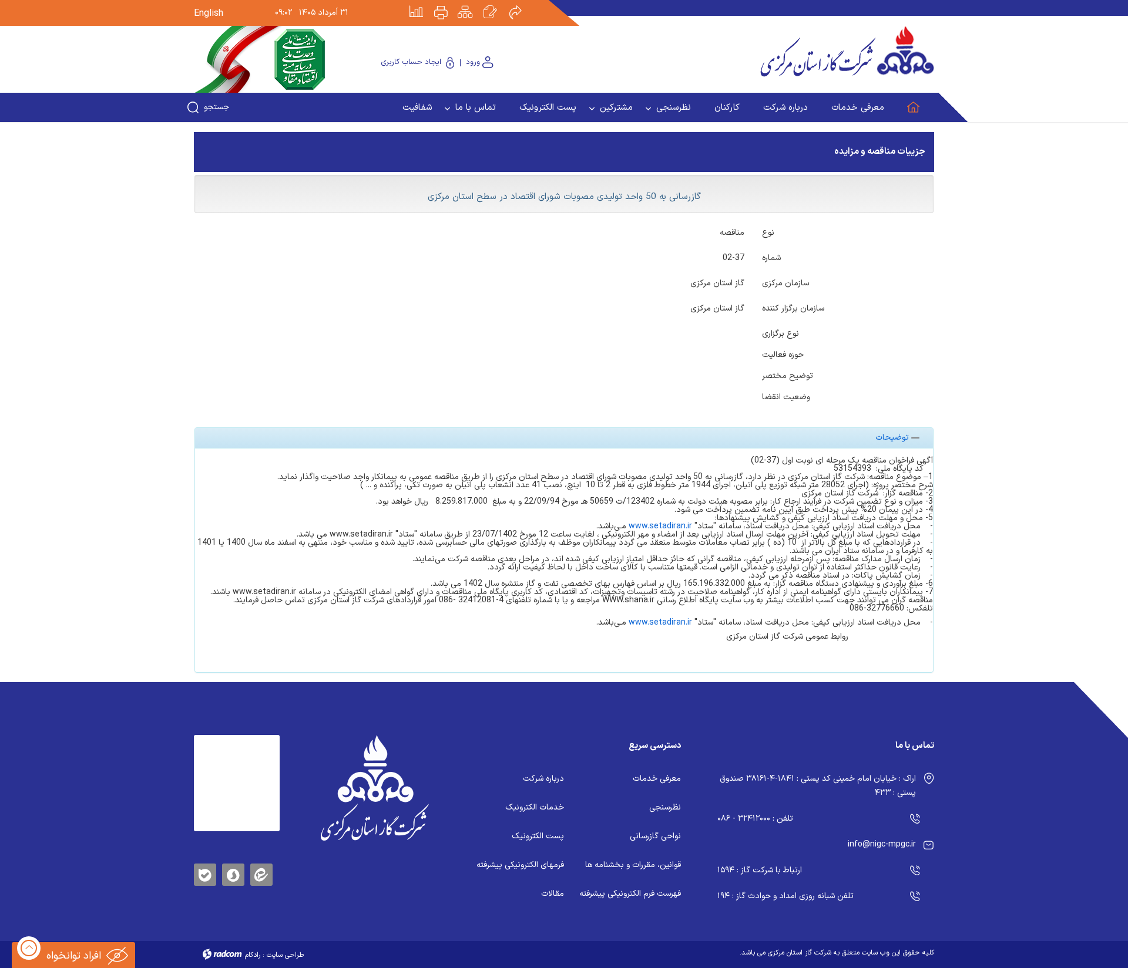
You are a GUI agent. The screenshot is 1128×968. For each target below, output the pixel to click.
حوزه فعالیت (783, 354)
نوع (768, 232)
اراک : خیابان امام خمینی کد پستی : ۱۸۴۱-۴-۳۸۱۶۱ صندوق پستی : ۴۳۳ (818, 786)
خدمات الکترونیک (534, 807)
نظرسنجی (665, 807)
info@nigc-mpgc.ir (882, 844)
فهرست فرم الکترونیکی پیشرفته (630, 894)
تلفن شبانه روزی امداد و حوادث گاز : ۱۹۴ (785, 896)
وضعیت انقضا (786, 396)
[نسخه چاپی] (447, 4)
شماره (771, 257)
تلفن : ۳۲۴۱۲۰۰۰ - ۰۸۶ (755, 818)
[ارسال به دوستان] (521, 4)
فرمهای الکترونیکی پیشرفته (520, 865)
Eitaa (261, 866)
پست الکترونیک (538, 836)
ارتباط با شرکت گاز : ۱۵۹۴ (759, 870)
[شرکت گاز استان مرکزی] (374, 788)
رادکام (252, 955)
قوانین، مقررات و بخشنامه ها (633, 865)
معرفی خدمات (657, 779)
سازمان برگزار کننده (793, 307)
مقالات (552, 894)
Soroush (233, 873)
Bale (205, 873)
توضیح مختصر (787, 375)
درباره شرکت (543, 779)
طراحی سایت (285, 955)
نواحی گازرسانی (655, 836)
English (208, 13)
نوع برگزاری (780, 333)
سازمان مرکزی (785, 282)
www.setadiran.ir (659, 526)
